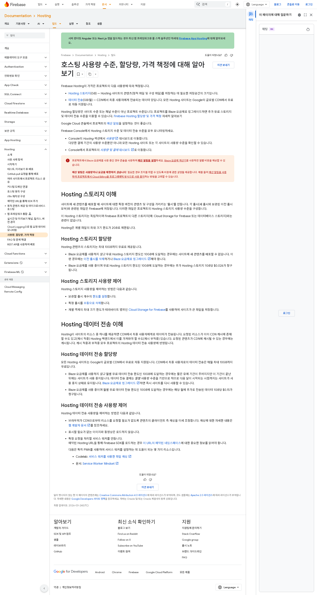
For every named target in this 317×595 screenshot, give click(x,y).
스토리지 (79, 93)
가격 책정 (90, 4)
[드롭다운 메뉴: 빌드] (47, 4)
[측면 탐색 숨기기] (44, 588)
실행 (57, 4)
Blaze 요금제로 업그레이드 (130, 259)
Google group (190, 539)
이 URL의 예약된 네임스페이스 (162, 443)
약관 (56, 587)
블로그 (277, 4)
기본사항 (20, 23)
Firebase (66, 55)
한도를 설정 (100, 296)
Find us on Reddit (128, 534)
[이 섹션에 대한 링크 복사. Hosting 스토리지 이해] (120, 195)
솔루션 (75, 4)
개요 (6, 23)
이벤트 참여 (124, 551)
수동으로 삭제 (92, 303)
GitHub (58, 551)
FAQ (184, 557)
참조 (88, 23)
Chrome (116, 572)
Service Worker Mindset (99, 464)
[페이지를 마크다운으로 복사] (90, 74)
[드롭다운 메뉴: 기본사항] (29, 23)
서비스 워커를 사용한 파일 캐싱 (108, 457)
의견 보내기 (223, 65)
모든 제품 (185, 572)
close (311, 15)
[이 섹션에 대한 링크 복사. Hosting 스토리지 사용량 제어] (125, 281)
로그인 (309, 4)
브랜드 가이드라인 (192, 551)
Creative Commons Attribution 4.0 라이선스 (123, 495)
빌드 (40, 4)
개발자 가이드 (61, 528)
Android (100, 572)
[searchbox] (24, 35)
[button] (21, 57)
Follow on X (124, 539)
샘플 (99, 23)
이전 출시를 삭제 (94, 259)
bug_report (299, 15)
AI (38, 23)
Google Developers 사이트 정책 (88, 498)
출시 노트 (187, 545)
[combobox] (212, 4)
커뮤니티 (123, 4)
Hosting (44, 16)
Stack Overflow (191, 534)
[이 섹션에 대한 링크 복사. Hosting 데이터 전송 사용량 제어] (130, 405)
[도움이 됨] (226, 55)
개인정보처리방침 (71, 587)
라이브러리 (60, 545)
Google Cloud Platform (159, 572)
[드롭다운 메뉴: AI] (44, 23)
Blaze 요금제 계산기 (175, 160)
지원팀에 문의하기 (192, 528)
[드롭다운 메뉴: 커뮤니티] (132, 4)
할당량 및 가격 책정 (137, 116)
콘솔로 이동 (293, 4)
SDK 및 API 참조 (62, 534)
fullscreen (305, 15)
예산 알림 (113, 123)
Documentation (17, 16)
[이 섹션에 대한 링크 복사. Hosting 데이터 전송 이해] (126, 325)
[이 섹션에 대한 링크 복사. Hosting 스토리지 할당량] (115, 239)
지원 (143, 4)
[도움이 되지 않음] (231, 55)
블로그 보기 (124, 528)
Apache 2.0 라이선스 (202, 495)
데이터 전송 (75, 100)
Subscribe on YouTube (130, 545)
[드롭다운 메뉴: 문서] (111, 4)
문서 (104, 4)
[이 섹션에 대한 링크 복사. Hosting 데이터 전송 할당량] (120, 354)
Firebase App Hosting (193, 38)
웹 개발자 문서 (77, 425)
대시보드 (115, 150)
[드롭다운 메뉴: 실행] (63, 4)
